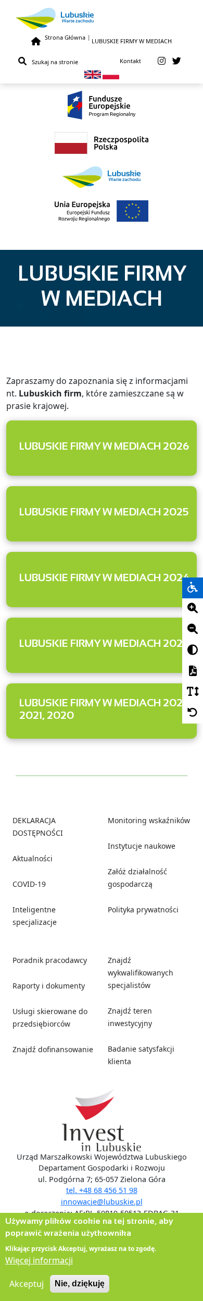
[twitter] (176, 61)
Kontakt (130, 61)
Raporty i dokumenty (48, 986)
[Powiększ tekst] (192, 608)
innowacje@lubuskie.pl (102, 1202)
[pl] (111, 74)
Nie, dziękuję (80, 1283)
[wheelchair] (192, 587)
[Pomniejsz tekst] (192, 629)
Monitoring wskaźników (149, 820)
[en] (92, 74)
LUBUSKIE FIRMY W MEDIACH (132, 41)
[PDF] (192, 671)
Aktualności (32, 858)
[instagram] (162, 61)
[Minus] (192, 629)
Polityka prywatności (143, 909)
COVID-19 (29, 884)
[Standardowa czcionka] (192, 692)
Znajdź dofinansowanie (52, 1049)
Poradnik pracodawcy (49, 960)
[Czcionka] (192, 692)
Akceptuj (26, 1284)
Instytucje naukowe (141, 846)
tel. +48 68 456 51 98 (101, 1190)
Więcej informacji (39, 1260)
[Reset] (192, 713)
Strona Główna (65, 37)
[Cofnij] (192, 713)
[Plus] (192, 608)
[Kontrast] (192, 650)
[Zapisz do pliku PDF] (192, 671)
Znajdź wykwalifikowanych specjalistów (140, 972)
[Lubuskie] (101, 18)
